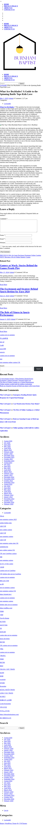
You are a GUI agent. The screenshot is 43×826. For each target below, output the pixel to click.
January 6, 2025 (5, 319)
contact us (9, 10)
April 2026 (7, 448)
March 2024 (8, 493)
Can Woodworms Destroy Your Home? (26, 404)
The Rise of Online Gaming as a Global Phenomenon (17, 382)
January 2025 (8, 475)
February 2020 (8, 504)
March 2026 (8, 450)
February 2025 (8, 473)
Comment (3, 219)
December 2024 (9, 477)
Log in (6, 810)
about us (8, 8)
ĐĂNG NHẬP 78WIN (7, 690)
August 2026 (8, 441)
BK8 (1, 666)
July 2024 (7, 486)
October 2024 (8, 481)
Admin (11, 98)
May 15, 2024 (4, 272)
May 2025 (7, 468)
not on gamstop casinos (7, 587)
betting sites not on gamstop (9, 604)
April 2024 (7, 491)
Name (2, 235)
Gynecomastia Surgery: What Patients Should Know (16, 378)
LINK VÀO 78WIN (6, 693)
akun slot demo (5, 639)
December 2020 (9, 502)
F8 (1, 628)
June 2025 (7, 466)
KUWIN (3, 621)
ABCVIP (3, 526)
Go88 (2, 345)
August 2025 (8, 463)
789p (1, 649)
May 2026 (7, 446)
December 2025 (9, 455)
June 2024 (7, 488)
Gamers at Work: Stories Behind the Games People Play (19, 266)
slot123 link (3, 625)
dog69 (2, 673)
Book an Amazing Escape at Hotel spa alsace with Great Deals (20, 386)
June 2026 (7, 445)
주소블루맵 (4, 338)
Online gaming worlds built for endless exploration (16, 384)
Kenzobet (3, 686)
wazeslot (3, 679)
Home (6, 4)
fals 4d (2, 342)
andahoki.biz (4, 547)
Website (2, 242)
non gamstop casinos (6, 536)
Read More (3, 284)
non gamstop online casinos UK (10, 362)
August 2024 (8, 484)
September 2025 (9, 461)
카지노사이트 (5, 711)
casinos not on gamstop (7, 335)
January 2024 (8, 497)
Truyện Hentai (4, 618)
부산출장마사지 (5, 718)
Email (2, 239)
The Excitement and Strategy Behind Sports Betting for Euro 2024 (19, 290)
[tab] (1, 1)
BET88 (2, 642)
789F (1, 615)
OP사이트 (3, 707)
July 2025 (7, 464)
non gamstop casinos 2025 (8, 519)
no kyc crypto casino (6, 564)
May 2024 (7, 490)
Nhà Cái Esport (5, 395)
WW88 (2, 683)
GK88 (2, 567)
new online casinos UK (7, 550)
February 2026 (8, 452)
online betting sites (6, 523)
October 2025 (8, 459)
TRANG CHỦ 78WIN (7, 669)
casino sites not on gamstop (8, 635)
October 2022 (8, 500)
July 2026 (7, 443)
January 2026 (8, 454)
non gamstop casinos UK (8, 591)
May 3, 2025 (4, 98)
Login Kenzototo (5, 704)
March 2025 (8, 472)
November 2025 (9, 457)
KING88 (3, 632)
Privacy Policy (11, 6)
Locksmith (3, 85)
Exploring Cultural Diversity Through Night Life (15, 380)
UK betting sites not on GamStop (10, 574)
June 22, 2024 (4, 296)
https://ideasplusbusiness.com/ (9, 714)
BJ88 (1, 676)
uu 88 (2, 584)
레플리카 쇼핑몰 (6, 700)
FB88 (2, 611)
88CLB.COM (4, 581)
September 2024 (9, 482)
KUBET (3, 696)
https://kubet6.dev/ (6, 594)
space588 (3, 349)
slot (1, 359)
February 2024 (8, 495)
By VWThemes (22, 823)
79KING (3, 656)
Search (2, 366)
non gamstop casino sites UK (9, 543)
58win (2, 516)
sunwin (2, 352)
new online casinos (6, 530)
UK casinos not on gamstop (9, 645)
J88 (1, 557)
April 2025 (7, 470)
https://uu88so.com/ (6, 608)
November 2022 (9, 499)
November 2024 (9, 479)
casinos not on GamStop (7, 570)
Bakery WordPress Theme (8, 823)
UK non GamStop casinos (8, 553)
